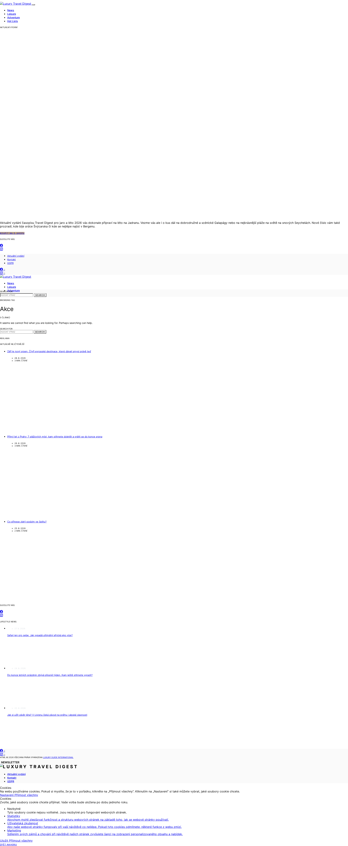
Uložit (4, 840)
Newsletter (10, 762)
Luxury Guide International (58, 757)
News (10, 10)
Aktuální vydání (15, 255)
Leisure (11, 13)
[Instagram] (1, 249)
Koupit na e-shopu (12, 233)
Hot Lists (12, 21)
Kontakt (11, 259)
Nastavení (7, 795)
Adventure (13, 17)
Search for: (6, 291)
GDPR (10, 263)
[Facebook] (1, 245)
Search (40, 295)
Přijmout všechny (26, 795)
